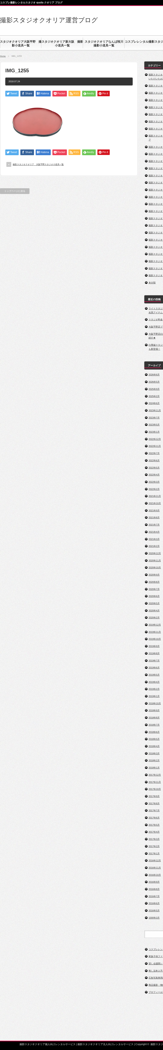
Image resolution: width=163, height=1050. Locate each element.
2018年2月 (154, 760)
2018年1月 (154, 767)
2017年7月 (154, 810)
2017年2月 (154, 846)
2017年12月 (155, 775)
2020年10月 (155, 567)
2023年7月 (154, 417)
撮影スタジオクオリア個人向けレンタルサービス (48, 1044)
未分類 (152, 282)
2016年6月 (154, 903)
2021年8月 (154, 517)
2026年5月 (154, 382)
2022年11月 (155, 446)
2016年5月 (154, 910)
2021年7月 (154, 524)
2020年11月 (155, 560)
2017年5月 (154, 825)
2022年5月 (154, 467)
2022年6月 (154, 460)
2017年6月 (154, 817)
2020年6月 (154, 596)
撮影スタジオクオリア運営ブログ (49, 20)
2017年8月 (154, 803)
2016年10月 (155, 875)
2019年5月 (154, 675)
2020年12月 (155, 553)
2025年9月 (154, 389)
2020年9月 (154, 574)
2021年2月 (154, 546)
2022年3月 (154, 482)
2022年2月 (154, 489)
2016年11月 (155, 867)
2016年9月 (154, 882)
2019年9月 (154, 646)
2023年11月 (155, 410)
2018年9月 (154, 710)
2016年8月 (154, 889)
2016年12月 (155, 860)
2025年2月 (154, 396)
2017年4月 (154, 832)
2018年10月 (155, 703)
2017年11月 (155, 782)
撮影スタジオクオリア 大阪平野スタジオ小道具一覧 (38, 164)
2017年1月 (154, 853)
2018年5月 (154, 739)
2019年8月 (154, 653)
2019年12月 (155, 624)
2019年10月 (155, 639)
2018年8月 (154, 717)
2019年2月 (154, 689)
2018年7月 (154, 725)
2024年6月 (154, 403)
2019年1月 (154, 696)
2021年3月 (154, 539)
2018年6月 (154, 732)
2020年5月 (154, 603)
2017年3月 (154, 839)
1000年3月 (154, 917)
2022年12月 (155, 439)
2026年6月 (154, 374)
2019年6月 (154, 667)
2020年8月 (154, 582)
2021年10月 (155, 503)
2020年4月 (154, 610)
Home (3, 56)
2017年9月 (154, 796)
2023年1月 (154, 432)
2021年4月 (154, 532)
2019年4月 (154, 682)
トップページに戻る (14, 191)
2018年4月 (154, 746)
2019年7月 (154, 660)
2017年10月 (155, 789)
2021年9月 (154, 510)
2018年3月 (154, 753)
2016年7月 (154, 896)
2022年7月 (154, 453)
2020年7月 (154, 589)
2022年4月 (154, 474)
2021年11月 (155, 496)
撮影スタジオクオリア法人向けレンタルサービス (105, 1044)
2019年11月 (155, 632)
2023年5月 (154, 424)
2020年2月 (154, 617)
